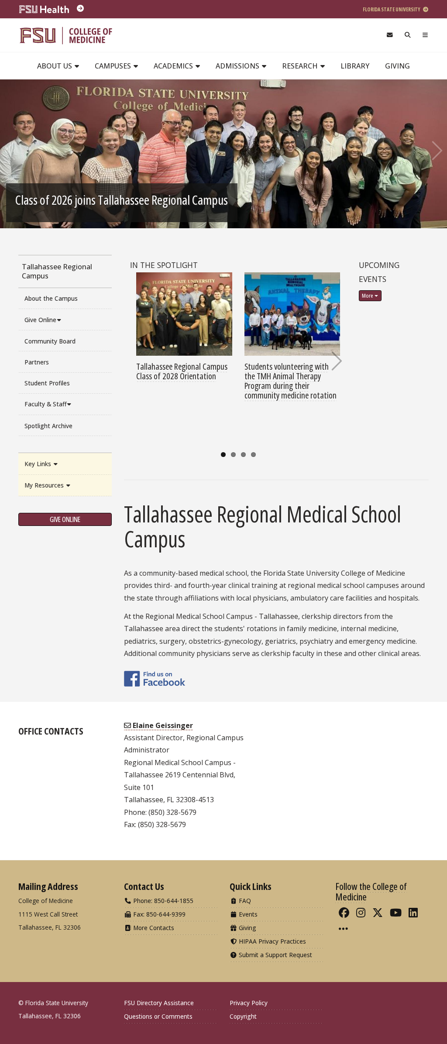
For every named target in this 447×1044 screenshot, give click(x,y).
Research (301, 66)
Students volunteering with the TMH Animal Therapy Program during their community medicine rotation (290, 381)
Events (247, 914)
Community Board (50, 341)
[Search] (408, 35)
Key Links (38, 464)
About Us (55, 66)
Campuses (114, 66)
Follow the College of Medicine (371, 891)
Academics (174, 66)
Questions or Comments (158, 1016)
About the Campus (51, 298)
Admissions (238, 66)
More (368, 295)
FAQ (244, 900)
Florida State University (392, 9)
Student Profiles (47, 383)
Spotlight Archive (48, 426)
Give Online (40, 320)
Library (354, 66)
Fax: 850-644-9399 (158, 914)
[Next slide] (436, 150)
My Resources (44, 485)
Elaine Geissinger (162, 725)
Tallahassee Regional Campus (57, 271)
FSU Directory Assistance (159, 1003)
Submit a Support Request (274, 955)
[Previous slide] (10, 150)
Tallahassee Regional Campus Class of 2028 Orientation (181, 371)
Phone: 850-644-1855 (162, 900)
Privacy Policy (249, 1003)
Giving (397, 66)
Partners (36, 362)
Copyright (243, 1016)
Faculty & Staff (45, 404)
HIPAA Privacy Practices (271, 941)
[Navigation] (425, 35)
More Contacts (152, 928)
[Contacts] (390, 35)
